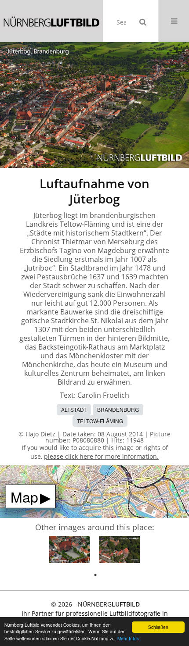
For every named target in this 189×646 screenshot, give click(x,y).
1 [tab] (95, 575)
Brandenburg (118, 409)
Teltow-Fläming (100, 421)
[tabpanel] (69, 551)
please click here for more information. (101, 456)
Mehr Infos (128, 638)
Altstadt (74, 409)
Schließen (158, 627)
